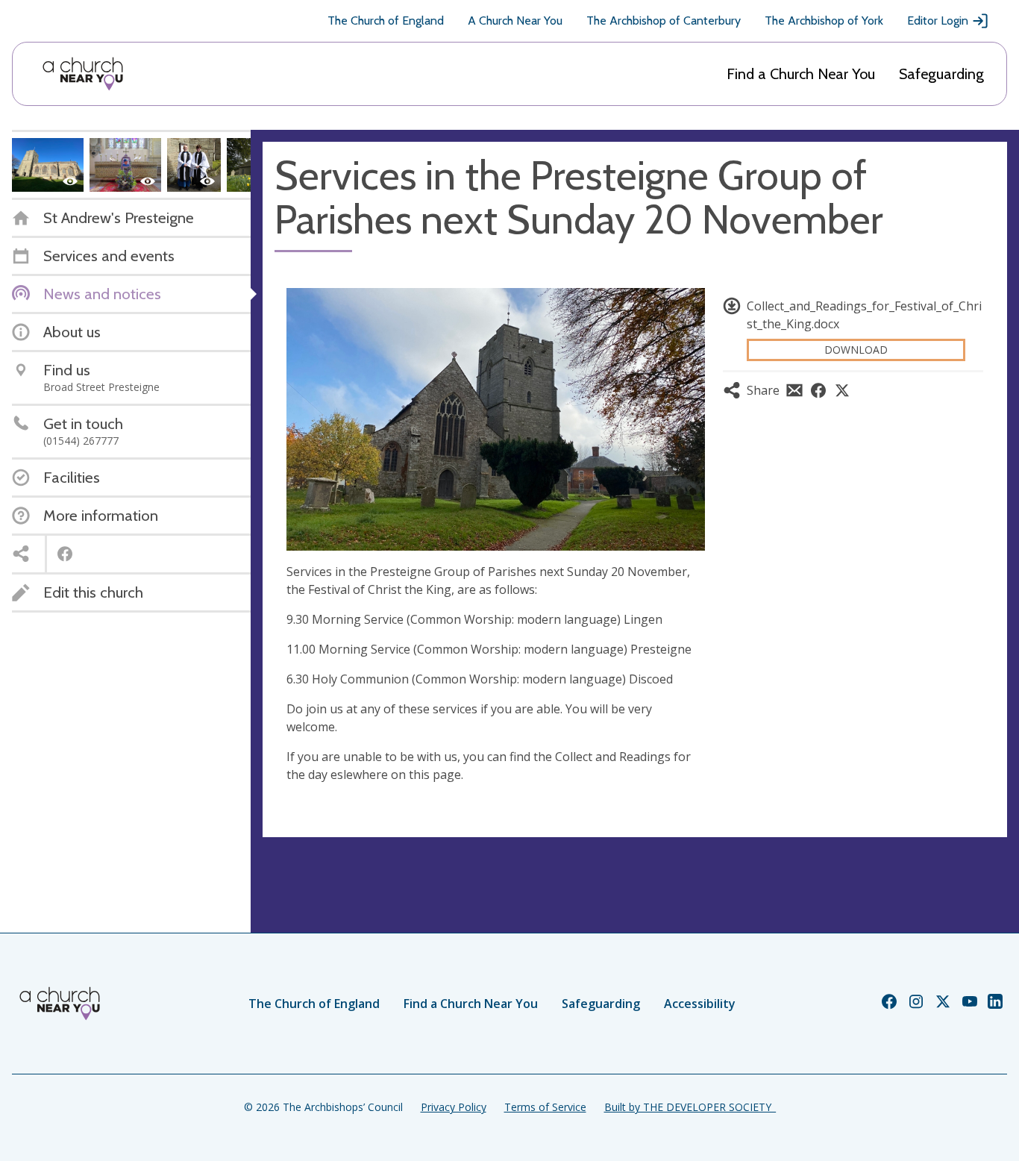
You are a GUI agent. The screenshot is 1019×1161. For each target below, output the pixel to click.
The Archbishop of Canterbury (663, 20)
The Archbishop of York (824, 20)
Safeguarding (941, 74)
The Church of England (385, 20)
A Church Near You (515, 20)
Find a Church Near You (801, 74)
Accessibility (700, 1003)
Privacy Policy (453, 1107)
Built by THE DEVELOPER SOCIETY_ (690, 1107)
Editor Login (937, 20)
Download (856, 349)
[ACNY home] (83, 74)
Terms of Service (545, 1107)
